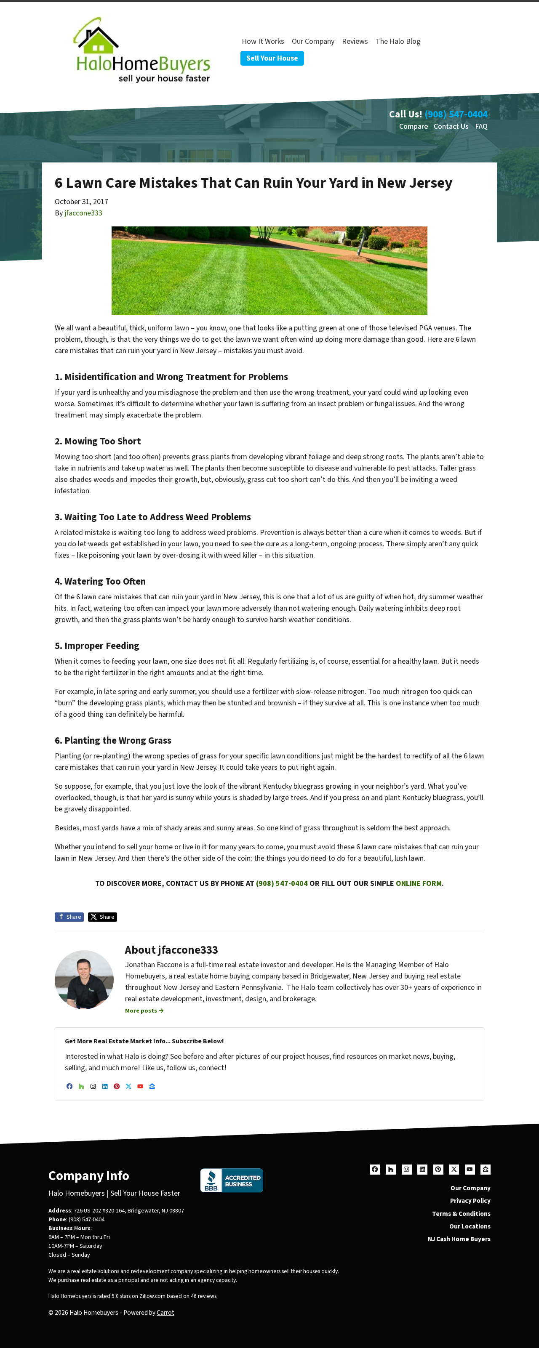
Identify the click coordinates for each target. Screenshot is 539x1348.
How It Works (263, 41)
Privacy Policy (470, 1200)
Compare (413, 126)
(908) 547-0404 (456, 114)
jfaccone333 (83, 213)
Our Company (313, 41)
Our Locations (470, 1226)
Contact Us (451, 126)
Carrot (165, 1312)
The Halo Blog (398, 41)
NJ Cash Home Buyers (459, 1239)
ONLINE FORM (419, 883)
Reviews (355, 41)
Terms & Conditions (461, 1213)
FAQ (481, 126)
